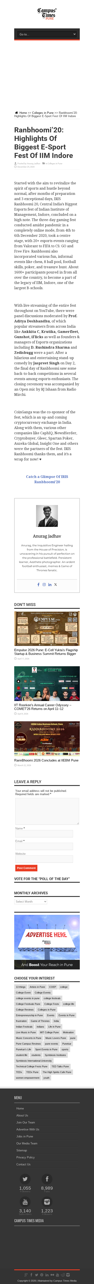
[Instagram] (44, 585)
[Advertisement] (47, 72)
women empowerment (27, 1077)
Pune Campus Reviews (28, 1043)
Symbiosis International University (34, 1060)
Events (50, 1015)
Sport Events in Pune (46, 1049)
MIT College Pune (49, 1032)
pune (72, 1038)
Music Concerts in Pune (28, 1038)
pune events (51, 1043)
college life (68, 1004)
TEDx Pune (32, 1072)
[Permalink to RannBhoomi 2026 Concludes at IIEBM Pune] (47, 755)
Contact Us (23, 1164)
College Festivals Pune (28, 1004)
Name (19, 828)
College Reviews (25, 1009)
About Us (22, 1115)
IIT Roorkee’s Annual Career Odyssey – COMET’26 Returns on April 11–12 (42, 707)
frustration (21, 1021)
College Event (23, 992)
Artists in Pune (37, 987)
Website (20, 853)
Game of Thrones (40, 1021)
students (36, 1055)
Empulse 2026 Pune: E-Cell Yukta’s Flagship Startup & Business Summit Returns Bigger (46, 652)
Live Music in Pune (26, 1032)
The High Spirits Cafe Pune (57, 1072)
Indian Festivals (24, 1026)
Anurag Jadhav (33, 163)
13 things (21, 987)
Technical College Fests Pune (31, 1066)
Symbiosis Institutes (55, 1055)
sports (65, 1049)
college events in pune (28, 998)
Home (23, 112)
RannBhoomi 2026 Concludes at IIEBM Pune (46, 760)
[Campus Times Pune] (47, 17)
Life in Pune (54, 1026)
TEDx (19, 1072)
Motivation (68, 1032)
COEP (52, 987)
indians (40, 1026)
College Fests (51, 1004)
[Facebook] (38, 585)
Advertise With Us (27, 1129)
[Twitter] (55, 585)
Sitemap (21, 1150)
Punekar (66, 1043)
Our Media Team (26, 1143)
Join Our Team (25, 1122)
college (64, 987)
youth (46, 1077)
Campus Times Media (65, 1280)
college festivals (52, 998)
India (56, 1021)
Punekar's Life (23, 1049)
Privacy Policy (25, 1157)
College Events (43, 992)
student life (21, 1055)
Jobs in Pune (24, 1136)
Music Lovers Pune (55, 1038)
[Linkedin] (50, 585)
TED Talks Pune (60, 1066)
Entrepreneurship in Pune (29, 1015)
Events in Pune (67, 1015)
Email (19, 841)
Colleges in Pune (43, 112)
